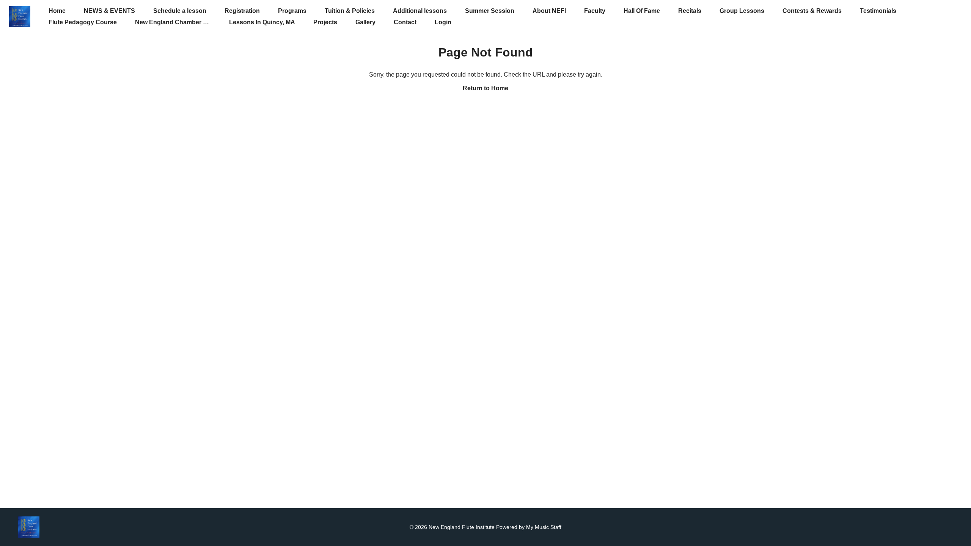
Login (443, 22)
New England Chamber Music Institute (190, 22)
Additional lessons (420, 11)
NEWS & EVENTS (109, 11)
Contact (405, 22)
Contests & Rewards (812, 11)
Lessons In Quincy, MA (262, 22)
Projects (325, 22)
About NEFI (549, 11)
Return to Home (485, 88)
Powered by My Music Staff (528, 527)
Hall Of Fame (642, 11)
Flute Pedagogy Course (83, 22)
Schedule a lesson (179, 11)
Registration (242, 11)
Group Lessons (742, 11)
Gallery (365, 22)
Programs (292, 11)
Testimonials (878, 11)
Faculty (594, 11)
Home (57, 11)
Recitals (689, 11)
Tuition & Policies (350, 11)
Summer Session (489, 11)
